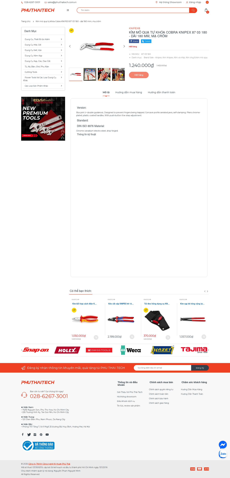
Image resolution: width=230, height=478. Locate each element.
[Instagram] (34, 434)
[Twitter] (28, 434)
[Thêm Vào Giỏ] (96, 337)
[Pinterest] (41, 434)
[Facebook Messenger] (223, 445)
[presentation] (205, 291)
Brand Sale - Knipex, (153, 57)
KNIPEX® (134, 28)
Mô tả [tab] (106, 92)
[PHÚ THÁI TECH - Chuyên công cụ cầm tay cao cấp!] (37, 10)
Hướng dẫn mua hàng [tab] (128, 92)
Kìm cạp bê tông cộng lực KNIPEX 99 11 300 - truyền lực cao (193, 303)
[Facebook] (22, 434)
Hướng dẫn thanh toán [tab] (161, 92)
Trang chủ (25, 21)
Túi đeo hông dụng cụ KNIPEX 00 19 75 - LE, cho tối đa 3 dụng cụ (157, 303)
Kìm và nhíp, (179, 57)
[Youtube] (47, 434)
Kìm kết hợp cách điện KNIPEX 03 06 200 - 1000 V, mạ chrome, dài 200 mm (85, 303)
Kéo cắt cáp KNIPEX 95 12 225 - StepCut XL (121, 303)
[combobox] (137, 10)
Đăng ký (200, 368)
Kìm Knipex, (168, 57)
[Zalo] (223, 454)
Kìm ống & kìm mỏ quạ (196, 57)
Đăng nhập (195, 2)
